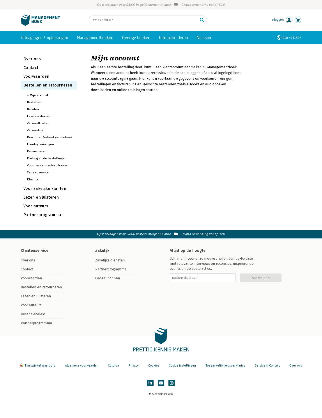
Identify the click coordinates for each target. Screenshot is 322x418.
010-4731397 (292, 37)
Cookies (153, 365)
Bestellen (34, 102)
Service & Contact (267, 365)
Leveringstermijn (39, 116)
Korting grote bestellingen (46, 158)
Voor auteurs (35, 206)
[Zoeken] (201, 20)
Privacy (134, 365)
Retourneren (36, 151)
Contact (31, 67)
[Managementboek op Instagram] (171, 383)
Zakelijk (102, 250)
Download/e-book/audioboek (50, 137)
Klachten (34, 179)
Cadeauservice (38, 172)
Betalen (33, 109)
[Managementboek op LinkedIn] (150, 383)
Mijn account (39, 95)
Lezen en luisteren (41, 197)
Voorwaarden (36, 76)
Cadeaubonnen (107, 278)
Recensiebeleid (33, 314)
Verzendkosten (38, 123)
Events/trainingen (40, 144)
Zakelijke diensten (110, 260)
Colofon (113, 365)
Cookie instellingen (182, 365)
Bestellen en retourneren (47, 85)
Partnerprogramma (42, 214)
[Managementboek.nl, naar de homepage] (40, 25)
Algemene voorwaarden (81, 365)
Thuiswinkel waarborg (40, 365)
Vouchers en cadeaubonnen (48, 165)
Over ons (32, 58)
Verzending (35, 130)
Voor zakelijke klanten (44, 188)
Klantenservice (34, 250)
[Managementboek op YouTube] (161, 383)
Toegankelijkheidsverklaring (225, 365)
